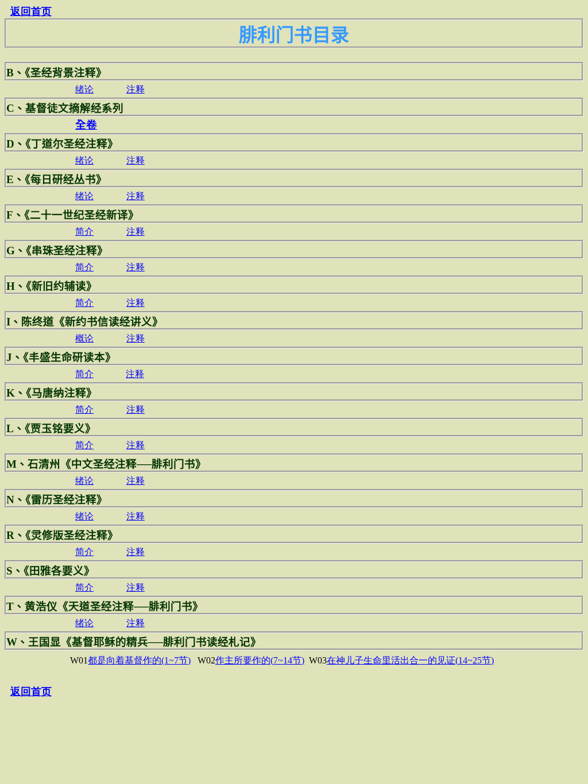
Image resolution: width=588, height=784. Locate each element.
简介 (84, 231)
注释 (135, 89)
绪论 (84, 89)
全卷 (86, 125)
